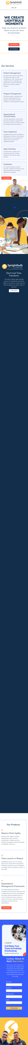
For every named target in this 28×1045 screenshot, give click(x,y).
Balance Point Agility (11, 833)
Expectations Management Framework (12, 885)
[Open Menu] (16, 8)
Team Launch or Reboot (12, 858)
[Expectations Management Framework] (2, 880)
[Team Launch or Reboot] (2, 855)
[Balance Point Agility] (2, 830)
